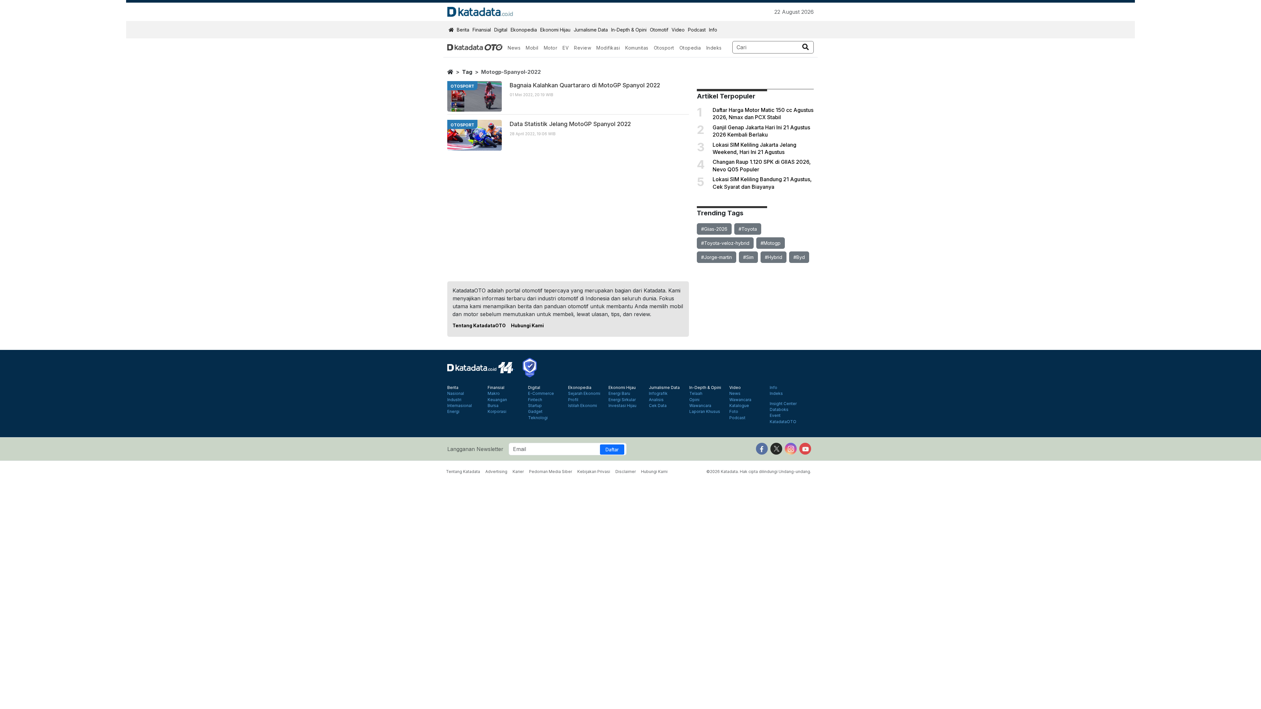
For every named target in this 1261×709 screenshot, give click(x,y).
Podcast (697, 29)
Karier (518, 471)
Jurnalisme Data (591, 29)
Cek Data (658, 405)
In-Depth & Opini (629, 29)
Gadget (535, 411)
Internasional (459, 405)
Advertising (496, 471)
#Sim (748, 257)
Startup (535, 405)
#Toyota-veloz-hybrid (725, 243)
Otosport (664, 48)
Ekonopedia (524, 29)
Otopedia (690, 48)
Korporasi (497, 411)
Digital (500, 29)
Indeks (714, 48)
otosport (462, 86)
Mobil (532, 48)
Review (582, 48)
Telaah (695, 393)
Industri (454, 399)
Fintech (535, 399)
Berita (463, 29)
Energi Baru (619, 393)
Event (775, 415)
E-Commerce (541, 393)
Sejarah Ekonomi (584, 393)
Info (713, 29)
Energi (453, 411)
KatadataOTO (783, 421)
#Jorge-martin (716, 257)
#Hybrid (773, 257)
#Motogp (771, 243)
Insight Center (783, 403)
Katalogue (739, 405)
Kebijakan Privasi (593, 471)
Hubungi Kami (527, 325)
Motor (551, 48)
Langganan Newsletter (475, 449)
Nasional (455, 393)
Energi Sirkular (622, 399)
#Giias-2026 (714, 229)
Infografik (658, 393)
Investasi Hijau (622, 405)
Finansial (482, 29)
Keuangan (497, 399)
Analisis (656, 399)
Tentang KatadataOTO (479, 325)
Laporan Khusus (704, 411)
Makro (494, 393)
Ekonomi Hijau (555, 29)
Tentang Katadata (463, 471)
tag (467, 72)
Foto (733, 411)
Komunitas (637, 48)
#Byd (799, 257)
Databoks (779, 409)
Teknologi (538, 418)
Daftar (612, 449)
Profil (573, 399)
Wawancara (700, 405)
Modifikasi (608, 48)
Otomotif (659, 29)
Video (678, 29)
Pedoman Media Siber (550, 471)
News (514, 48)
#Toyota (748, 229)
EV (566, 48)
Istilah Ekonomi (582, 405)
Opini (694, 399)
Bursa (493, 405)
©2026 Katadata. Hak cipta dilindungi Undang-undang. (758, 471)
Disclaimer (625, 471)
